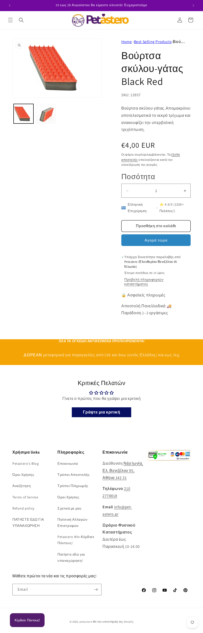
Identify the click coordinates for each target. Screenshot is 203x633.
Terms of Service (25, 497)
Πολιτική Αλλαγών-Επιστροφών (72, 522)
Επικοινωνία (67, 463)
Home (126, 41)
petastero (85, 621)
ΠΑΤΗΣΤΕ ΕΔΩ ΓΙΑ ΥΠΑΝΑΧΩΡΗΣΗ (28, 522)
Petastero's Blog (25, 463)
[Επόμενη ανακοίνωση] (193, 5)
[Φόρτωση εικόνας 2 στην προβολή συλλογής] (46, 114)
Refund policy (23, 508)
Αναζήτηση (21, 486)
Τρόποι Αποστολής (73, 474)
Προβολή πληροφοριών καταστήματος (143, 281)
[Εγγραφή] (95, 589)
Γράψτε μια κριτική (101, 412)
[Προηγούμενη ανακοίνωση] (9, 5)
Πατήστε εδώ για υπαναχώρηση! (71, 557)
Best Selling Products (153, 41)
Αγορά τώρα (156, 240)
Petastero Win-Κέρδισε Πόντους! (75, 540)
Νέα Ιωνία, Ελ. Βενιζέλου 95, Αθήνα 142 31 (122, 470)
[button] (10, 20)
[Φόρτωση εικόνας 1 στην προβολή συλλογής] (23, 114)
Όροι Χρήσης (23, 474)
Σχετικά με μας (69, 508)
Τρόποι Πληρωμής (72, 486)
